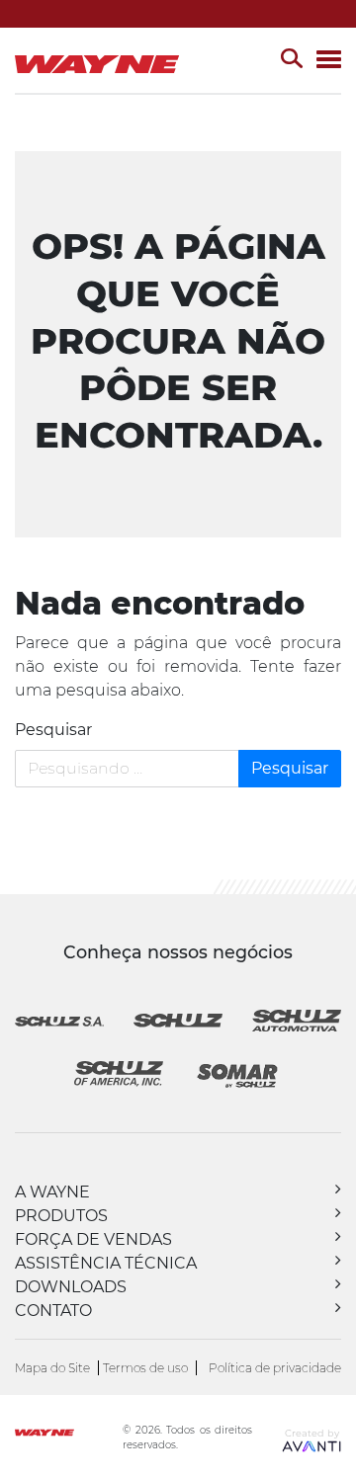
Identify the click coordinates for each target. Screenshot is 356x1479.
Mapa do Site (52, 1367)
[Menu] (328, 61)
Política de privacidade (275, 1367)
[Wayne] (67, 1435)
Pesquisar (53, 729)
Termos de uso (145, 1367)
